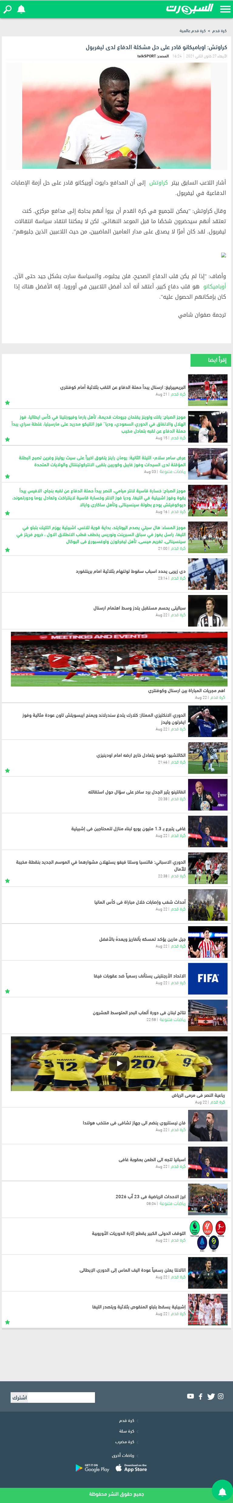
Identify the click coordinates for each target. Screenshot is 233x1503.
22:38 (162, 875)
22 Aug (161, 614)
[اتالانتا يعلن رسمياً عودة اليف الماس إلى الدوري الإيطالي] (208, 1273)
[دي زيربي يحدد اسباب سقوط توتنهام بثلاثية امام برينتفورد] (208, 574)
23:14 (162, 578)
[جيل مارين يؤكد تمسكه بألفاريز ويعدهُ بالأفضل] (208, 942)
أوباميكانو (214, 286)
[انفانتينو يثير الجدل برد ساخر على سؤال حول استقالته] (208, 795)
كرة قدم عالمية (193, 30)
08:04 (151, 1203)
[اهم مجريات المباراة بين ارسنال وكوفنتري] (119, 659)
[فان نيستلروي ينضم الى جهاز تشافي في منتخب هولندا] (208, 1125)
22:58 (151, 1019)
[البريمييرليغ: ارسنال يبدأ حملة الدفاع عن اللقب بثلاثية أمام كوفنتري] (208, 390)
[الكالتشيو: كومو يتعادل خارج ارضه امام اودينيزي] (208, 758)
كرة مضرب (124, 1441)
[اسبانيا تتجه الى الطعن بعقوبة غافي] (208, 1162)
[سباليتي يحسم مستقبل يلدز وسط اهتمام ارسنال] (208, 611)
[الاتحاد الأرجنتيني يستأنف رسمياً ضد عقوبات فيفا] (208, 979)
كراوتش (158, 183)
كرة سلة (126, 1430)
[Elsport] (190, 9)
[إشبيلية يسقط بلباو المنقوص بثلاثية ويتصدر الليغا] (208, 1309)
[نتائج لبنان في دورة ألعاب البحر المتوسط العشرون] (208, 1015)
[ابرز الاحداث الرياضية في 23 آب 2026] (208, 1199)
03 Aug (150, 471)
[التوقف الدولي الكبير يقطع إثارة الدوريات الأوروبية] (208, 1236)
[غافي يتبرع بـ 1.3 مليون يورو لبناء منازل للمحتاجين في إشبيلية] (208, 831)
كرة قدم (219, 30)
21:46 (162, 762)
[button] (7, 9)
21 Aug (161, 394)
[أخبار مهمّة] (7, 401)
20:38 (162, 798)
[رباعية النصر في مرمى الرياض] (119, 1063)
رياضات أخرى (123, 1454)
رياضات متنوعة (173, 470)
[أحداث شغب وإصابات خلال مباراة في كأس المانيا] (208, 905)
